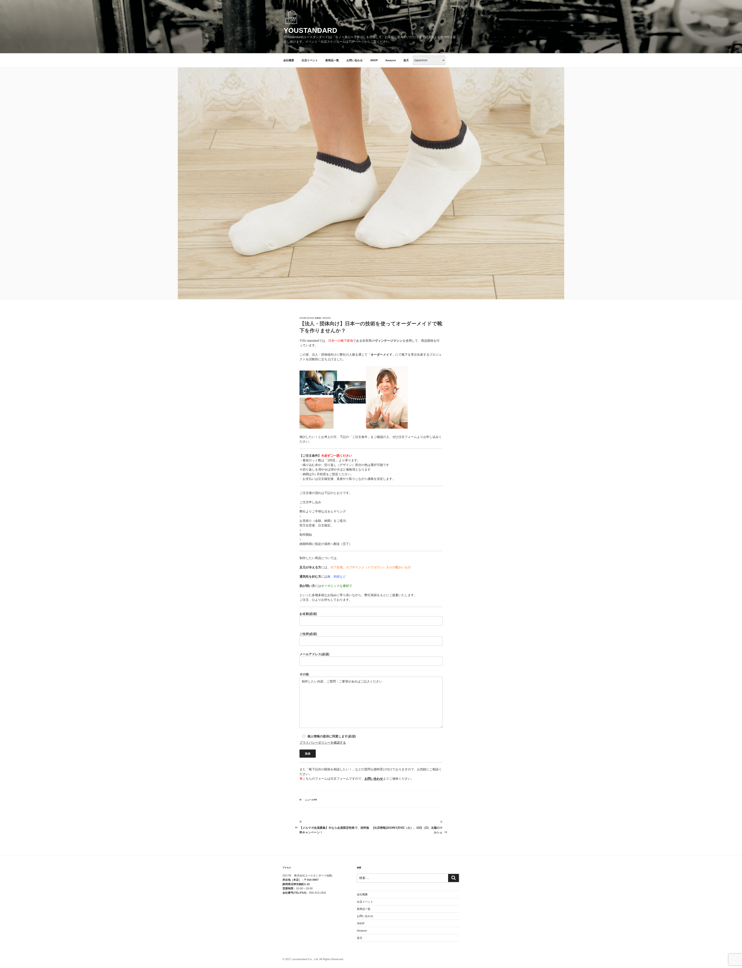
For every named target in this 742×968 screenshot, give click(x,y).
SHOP (374, 60)
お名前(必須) (308, 613)
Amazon (390, 60)
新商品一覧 (332, 60)
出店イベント (310, 60)
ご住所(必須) (308, 634)
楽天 (406, 60)
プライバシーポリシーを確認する (323, 742)
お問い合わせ (354, 60)
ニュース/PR (311, 800)
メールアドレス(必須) (314, 654)
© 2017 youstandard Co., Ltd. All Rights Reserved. (313, 959)
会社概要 (288, 60)
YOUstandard (310, 30)
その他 (304, 674)
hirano (326, 318)
